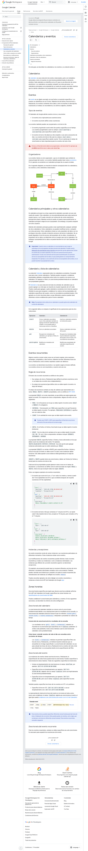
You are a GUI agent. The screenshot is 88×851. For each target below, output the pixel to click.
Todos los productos (30, 840)
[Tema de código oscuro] (73, 483)
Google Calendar (33, 2)
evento (33, 99)
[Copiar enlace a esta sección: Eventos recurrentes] (49, 353)
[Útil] (74, 30)
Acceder (83, 2)
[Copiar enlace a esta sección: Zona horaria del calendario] (51, 606)
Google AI (27, 837)
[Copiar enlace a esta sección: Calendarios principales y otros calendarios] (71, 209)
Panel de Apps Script (50, 803)
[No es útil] (76, 30)
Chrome (27, 829)
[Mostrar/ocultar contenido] (39, 45)
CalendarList (34, 285)
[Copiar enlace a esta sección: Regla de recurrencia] (47, 372)
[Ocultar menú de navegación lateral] (20, 848)
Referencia (26, 11)
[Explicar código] (71, 483)
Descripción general (8, 11)
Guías (18, 11)
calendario (34, 78)
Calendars (40, 273)
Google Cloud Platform (31, 834)
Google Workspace (43, 30)
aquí (63, 580)
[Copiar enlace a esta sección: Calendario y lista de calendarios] (61, 269)
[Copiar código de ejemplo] (76, 483)
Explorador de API (49, 809)
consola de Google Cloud (51, 806)
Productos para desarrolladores (33, 807)
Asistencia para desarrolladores (33, 812)
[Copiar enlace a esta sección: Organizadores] (42, 155)
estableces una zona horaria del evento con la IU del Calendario (58, 697)
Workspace (17, 2)
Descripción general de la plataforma (32, 803)
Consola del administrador (52, 801)
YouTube (66, 809)
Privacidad (36, 847)
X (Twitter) (67, 806)
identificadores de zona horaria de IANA (41, 595)
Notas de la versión (30, 810)
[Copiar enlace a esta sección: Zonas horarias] (44, 587)
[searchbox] (11, 16)
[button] (11, 41)
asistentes (73, 160)
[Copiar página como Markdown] (36, 40)
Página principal (33, 30)
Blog (65, 801)
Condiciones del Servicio (31, 815)
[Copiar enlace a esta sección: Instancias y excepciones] (50, 550)
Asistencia (49, 11)
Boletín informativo (69, 803)
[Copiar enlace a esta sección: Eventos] (37, 95)
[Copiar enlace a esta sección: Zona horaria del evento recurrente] (58, 727)
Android (27, 826)
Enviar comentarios (70, 36)
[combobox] (56, 2)
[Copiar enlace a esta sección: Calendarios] (41, 74)
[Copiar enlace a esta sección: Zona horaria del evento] (49, 653)
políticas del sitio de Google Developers (48, 754)
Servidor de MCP (38, 11)
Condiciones (28, 847)
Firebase (27, 832)
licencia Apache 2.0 (62, 752)
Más (42, 2)
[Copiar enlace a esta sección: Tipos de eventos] (44, 111)
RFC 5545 (72, 392)
